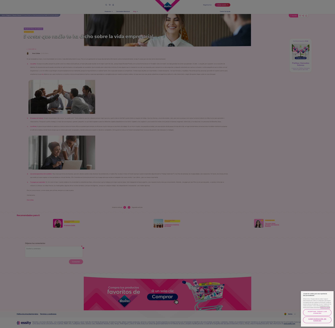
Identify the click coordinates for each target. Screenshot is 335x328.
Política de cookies (325, 307)
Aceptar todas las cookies (317, 312)
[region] (317, 309)
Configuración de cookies (317, 319)
